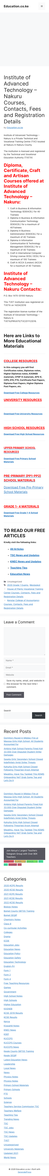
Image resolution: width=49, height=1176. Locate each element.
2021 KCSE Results (13, 898)
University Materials (14, 1149)
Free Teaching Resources (16, 983)
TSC (6, 1123)
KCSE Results (10, 1017)
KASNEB (12, 864)
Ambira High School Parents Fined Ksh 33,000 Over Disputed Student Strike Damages (23, 751)
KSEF (6, 1034)
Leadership (9, 1064)
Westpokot (35, 585)
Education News (12, 949)
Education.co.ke (16, 6)
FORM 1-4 (9, 861)
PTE (20, 864)
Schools (8, 1098)
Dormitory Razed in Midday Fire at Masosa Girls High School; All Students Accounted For (23, 741)
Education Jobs (11, 945)
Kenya (7, 1021)
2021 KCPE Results (13, 894)
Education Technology (15, 962)
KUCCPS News (11, 1047)
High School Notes (13, 996)
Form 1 (7, 970)
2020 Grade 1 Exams (17, 585)
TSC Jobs (9, 1128)
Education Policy (12, 953)
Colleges (8, 932)
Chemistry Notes (12, 919)
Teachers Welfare (12, 1111)
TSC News (9, 1132)
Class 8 (7, 924)
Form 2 (7, 975)
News (7, 1072)
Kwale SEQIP (10, 1055)
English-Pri (9, 966)
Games (7, 987)
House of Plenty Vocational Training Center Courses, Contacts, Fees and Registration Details (23, 593)
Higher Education (12, 1004)
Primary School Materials (16, 1085)
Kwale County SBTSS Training (19, 1051)
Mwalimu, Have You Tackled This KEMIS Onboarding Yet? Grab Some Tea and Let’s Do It (24, 777)
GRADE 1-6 (32, 861)
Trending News (11, 1119)
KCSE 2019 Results (13, 1013)
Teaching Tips (11, 1115)
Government (10, 992)
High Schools (10, 1000)
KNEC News (10, 1030)
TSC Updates (10, 1136)
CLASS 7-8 (20, 861)
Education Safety (12, 958)
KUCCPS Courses (12, 1043)
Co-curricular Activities (15, 928)
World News (10, 1157)
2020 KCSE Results (13, 890)
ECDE (6, 941)
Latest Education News (15, 1060)
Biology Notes (11, 907)
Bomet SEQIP (10, 915)
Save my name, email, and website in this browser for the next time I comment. (25, 683)
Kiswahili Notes (11, 1026)
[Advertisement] (24, 38)
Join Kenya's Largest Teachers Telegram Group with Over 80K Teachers (21, 853)
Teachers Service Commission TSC (21, 1106)
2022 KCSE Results (13, 902)
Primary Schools (12, 1089)
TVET (6, 1140)
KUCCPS (8, 1038)
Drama (7, 936)
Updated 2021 (11, 1153)
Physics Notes (11, 1077)
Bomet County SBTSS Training (19, 911)
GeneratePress (24, 1172)
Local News (10, 1068)
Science (8, 1102)
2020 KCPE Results (13, 885)
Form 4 (7, 979)
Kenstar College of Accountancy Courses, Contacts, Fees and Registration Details (21, 604)
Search (7, 710)
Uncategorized (11, 1145)
